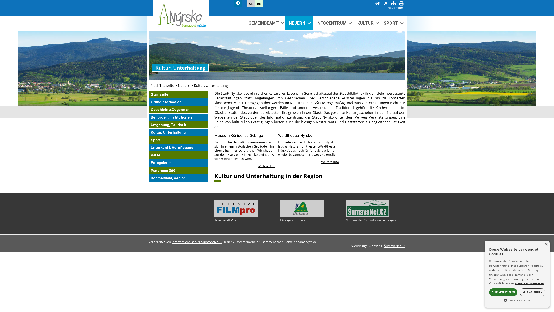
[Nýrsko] (181, 15)
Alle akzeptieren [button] (503, 292)
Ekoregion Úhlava (292, 220)
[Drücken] (401, 3)
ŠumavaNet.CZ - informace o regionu (372, 220)
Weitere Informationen (529, 283)
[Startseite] (377, 3)
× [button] (546, 244)
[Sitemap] (393, 3)
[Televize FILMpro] (236, 215)
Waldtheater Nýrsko (295, 135)
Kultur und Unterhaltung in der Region (268, 176)
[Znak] (238, 3)
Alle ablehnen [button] (532, 292)
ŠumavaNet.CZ (394, 246)
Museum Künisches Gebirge (238, 135)
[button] (517, 300)
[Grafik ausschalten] (385, 3)
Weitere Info (266, 166)
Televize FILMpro (226, 220)
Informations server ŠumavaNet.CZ (197, 242)
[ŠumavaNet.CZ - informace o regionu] (367, 215)
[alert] (517, 274)
